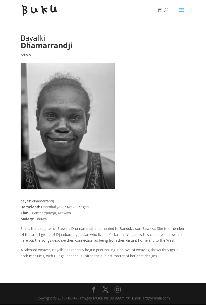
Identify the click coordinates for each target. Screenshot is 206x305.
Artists (26, 54)
